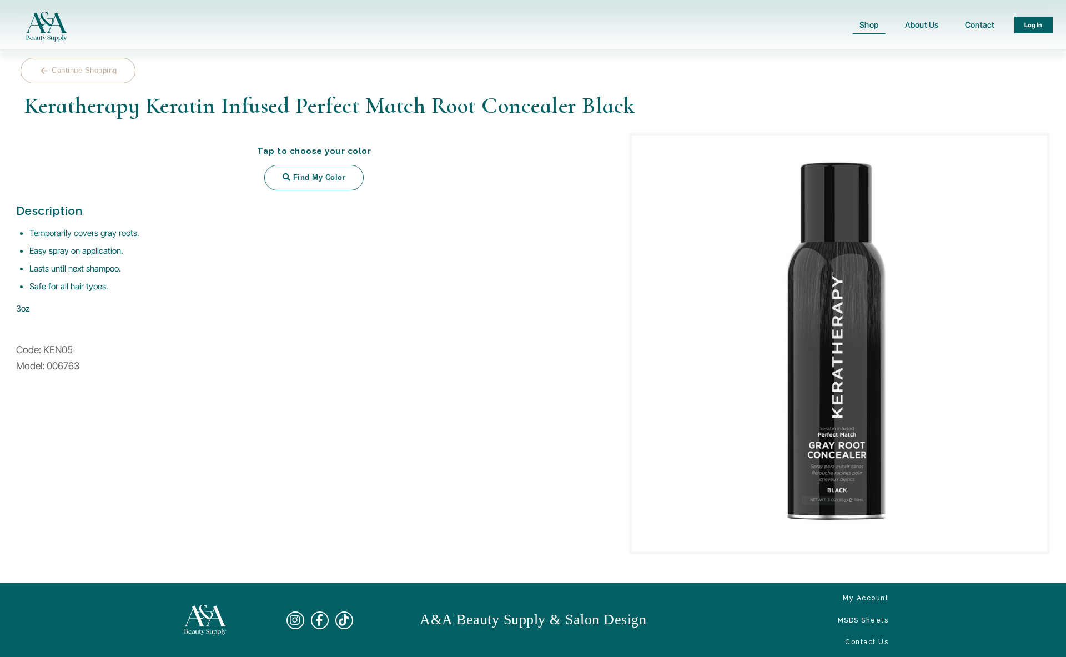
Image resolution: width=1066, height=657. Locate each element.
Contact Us (866, 642)
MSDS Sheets (863, 620)
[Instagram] (295, 620)
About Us (921, 25)
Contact (979, 25)
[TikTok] (344, 620)
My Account (865, 598)
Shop (868, 25)
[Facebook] (320, 620)
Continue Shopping (78, 71)
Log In (1034, 25)
